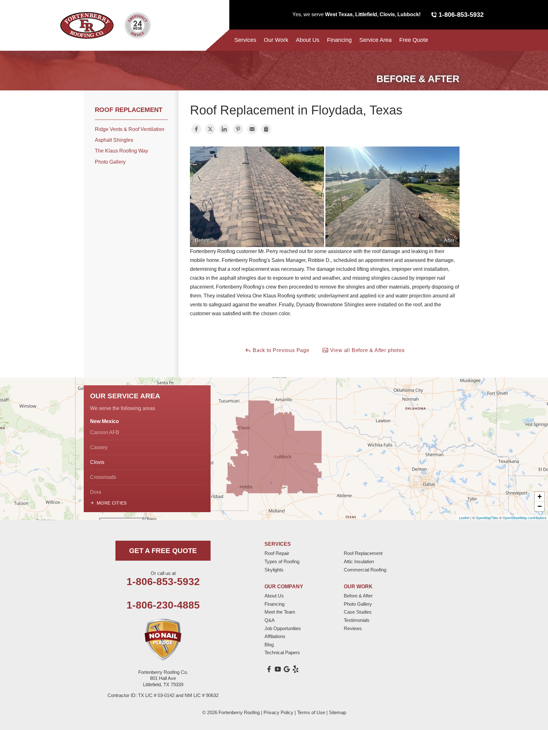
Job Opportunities (282, 628)
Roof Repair (276, 553)
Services (245, 40)
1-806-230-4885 (163, 605)
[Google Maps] (286, 669)
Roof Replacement (128, 109)
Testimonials (356, 620)
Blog (269, 644)
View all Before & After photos (367, 350)
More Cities (112, 502)
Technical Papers (282, 652)
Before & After (358, 595)
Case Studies (358, 612)
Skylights (274, 569)
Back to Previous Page (280, 350)
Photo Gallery (110, 162)
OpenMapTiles (487, 517)
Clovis (97, 462)
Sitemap (337, 712)
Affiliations (274, 636)
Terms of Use (311, 712)
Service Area (375, 40)
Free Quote (413, 40)
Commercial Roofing (365, 569)
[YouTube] (278, 669)
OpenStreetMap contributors (524, 517)
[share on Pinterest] (238, 129)
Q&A (269, 620)
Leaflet (464, 517)
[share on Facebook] (196, 129)
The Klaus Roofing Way (121, 150)
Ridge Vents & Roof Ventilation (129, 129)
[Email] (252, 129)
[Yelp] (295, 669)
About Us (307, 40)
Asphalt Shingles (114, 140)
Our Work (276, 40)
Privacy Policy (278, 712)
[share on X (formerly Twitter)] (210, 129)
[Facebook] (269, 669)
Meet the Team (279, 612)
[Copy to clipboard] (266, 129)
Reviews (353, 628)
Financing (339, 40)
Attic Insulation (359, 561)
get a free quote (163, 551)
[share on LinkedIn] (224, 129)
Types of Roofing (281, 561)
